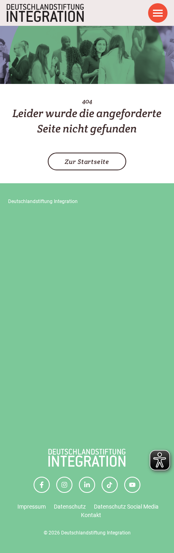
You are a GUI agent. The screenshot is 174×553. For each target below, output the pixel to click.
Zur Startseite (87, 161)
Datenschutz (70, 506)
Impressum (31, 506)
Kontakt (91, 515)
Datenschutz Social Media (126, 506)
